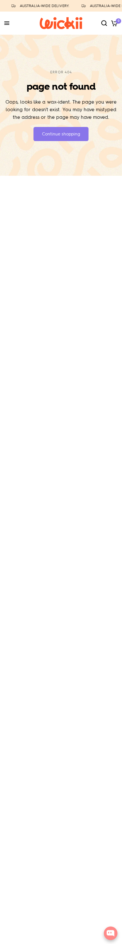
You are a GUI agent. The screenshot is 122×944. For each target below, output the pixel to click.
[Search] (104, 23)
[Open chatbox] (110, 933)
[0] (113, 23)
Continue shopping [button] (61, 134)
